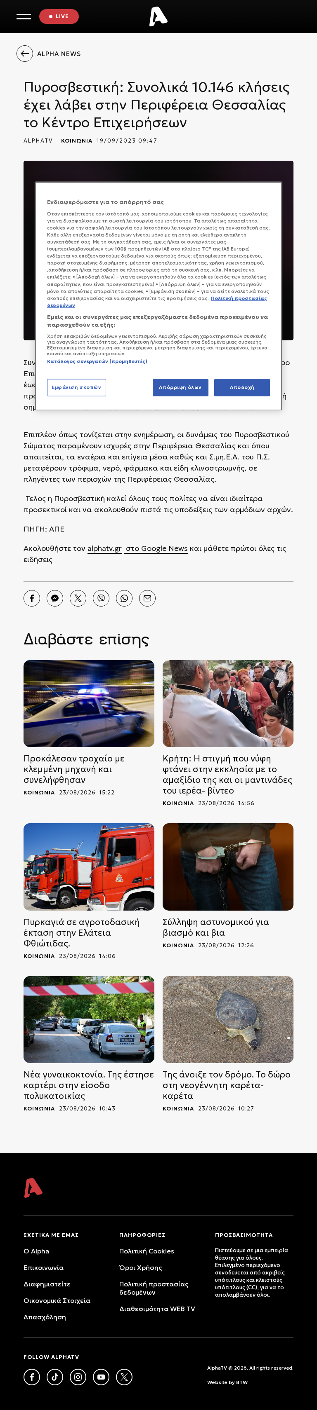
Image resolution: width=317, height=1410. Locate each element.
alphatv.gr (105, 548)
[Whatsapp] (124, 598)
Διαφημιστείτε (47, 1284)
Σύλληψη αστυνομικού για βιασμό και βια (216, 927)
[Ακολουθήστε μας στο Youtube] (101, 1377)
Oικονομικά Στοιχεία (57, 1300)
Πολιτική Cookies (146, 1251)
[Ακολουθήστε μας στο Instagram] (78, 1377)
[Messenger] (55, 598)
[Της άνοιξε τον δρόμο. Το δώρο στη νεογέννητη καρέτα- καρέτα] (228, 1019)
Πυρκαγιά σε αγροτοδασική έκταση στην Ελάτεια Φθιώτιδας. (82, 933)
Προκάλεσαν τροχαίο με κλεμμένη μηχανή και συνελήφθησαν (74, 769)
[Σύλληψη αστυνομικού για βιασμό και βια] (228, 866)
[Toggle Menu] (24, 16)
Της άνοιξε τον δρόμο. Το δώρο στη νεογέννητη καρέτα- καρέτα (227, 1085)
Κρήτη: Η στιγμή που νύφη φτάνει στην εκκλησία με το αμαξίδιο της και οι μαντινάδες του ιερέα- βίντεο (227, 774)
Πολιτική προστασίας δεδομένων (153, 1288)
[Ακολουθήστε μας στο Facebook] (32, 1377)
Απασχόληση (45, 1317)
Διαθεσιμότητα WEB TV (157, 1309)
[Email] (147, 598)
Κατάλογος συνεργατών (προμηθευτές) (97, 361)
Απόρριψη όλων (180, 387)
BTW (242, 1382)
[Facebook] (32, 598)
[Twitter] (78, 598)
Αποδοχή (242, 387)
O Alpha (36, 1251)
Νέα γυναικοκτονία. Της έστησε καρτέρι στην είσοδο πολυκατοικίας (89, 1085)
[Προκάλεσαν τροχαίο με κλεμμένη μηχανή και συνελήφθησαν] (89, 703)
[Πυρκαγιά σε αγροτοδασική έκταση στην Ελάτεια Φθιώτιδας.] (89, 866)
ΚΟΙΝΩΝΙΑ (76, 140)
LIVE (62, 16)
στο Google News (156, 548)
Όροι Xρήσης (140, 1267)
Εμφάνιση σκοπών (77, 387)
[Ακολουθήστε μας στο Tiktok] (55, 1377)
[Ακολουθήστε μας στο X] (124, 1377)
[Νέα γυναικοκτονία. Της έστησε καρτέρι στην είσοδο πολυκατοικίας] (89, 1019)
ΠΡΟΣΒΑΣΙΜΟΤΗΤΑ (244, 1235)
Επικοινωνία (44, 1267)
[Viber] (101, 598)
